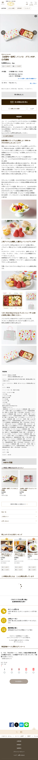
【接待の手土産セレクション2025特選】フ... (6, 554)
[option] (19, 33)
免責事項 (19, 748)
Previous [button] (3, 32)
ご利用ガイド (5, 516)
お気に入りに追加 (15, 108)
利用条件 (19, 744)
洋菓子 (29, 736)
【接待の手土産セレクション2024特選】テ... (19, 554)
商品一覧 (3, 512)
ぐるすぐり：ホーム (6, 736)
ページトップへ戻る (34, 728)
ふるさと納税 (11, 8)
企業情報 (19, 741)
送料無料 (19, 8)
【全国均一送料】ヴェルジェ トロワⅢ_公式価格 (28, 489)
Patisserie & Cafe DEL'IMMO (5, 562)
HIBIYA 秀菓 (4, 495)
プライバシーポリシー (19, 751)
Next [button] (34, 32)
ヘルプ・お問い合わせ (19, 755)
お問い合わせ (5, 521)
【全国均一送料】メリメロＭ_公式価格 (9, 489)
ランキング (27, 8)
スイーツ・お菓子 (19, 736)
